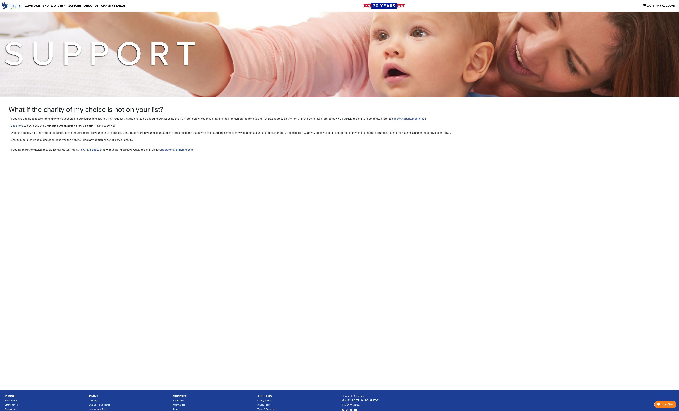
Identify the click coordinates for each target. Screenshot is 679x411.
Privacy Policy (263, 405)
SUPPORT (74, 6)
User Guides (179, 405)
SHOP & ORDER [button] (53, 6)
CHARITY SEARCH (113, 6)
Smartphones (11, 405)
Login (176, 409)
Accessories (11, 409)
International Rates (98, 409)
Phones (10, 396)
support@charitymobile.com (409, 118)
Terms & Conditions (266, 409)
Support (179, 396)
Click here (17, 126)
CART (650, 6)
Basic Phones (11, 400)
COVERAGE (32, 6)
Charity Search (264, 400)
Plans (93, 396)
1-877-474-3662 (88, 150)
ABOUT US (91, 6)
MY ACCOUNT (666, 6)
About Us (264, 396)
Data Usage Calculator (99, 405)
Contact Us (178, 400)
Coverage (93, 400)
